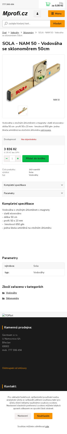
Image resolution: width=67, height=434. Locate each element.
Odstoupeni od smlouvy (14, 368)
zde (47, 426)
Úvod (4, 32)
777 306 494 (8, 4)
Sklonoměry (28, 32)
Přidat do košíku (35, 158)
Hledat (57, 23)
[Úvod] (15, 13)
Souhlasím (43, 416)
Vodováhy (15, 32)
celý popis (46, 130)
